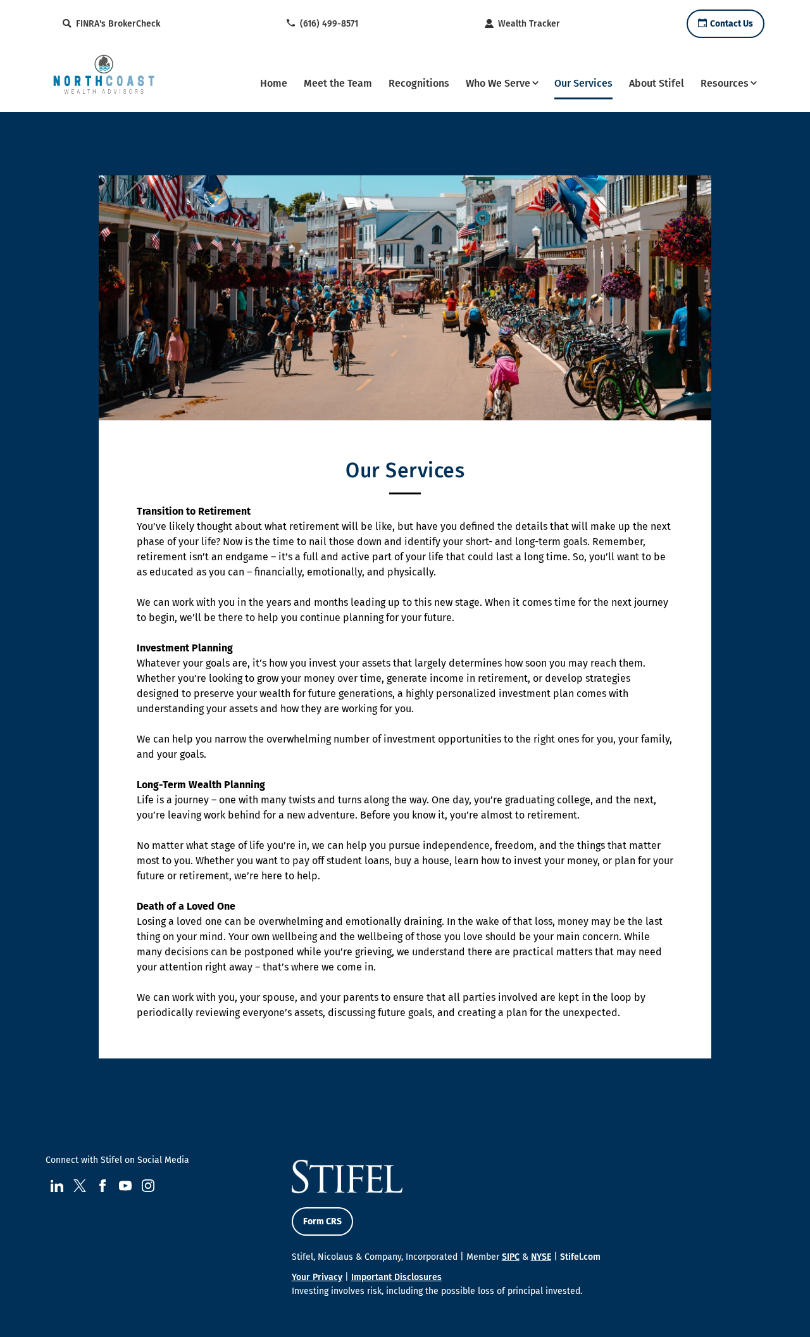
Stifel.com (580, 1257)
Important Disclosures (396, 1277)
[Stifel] (103, 81)
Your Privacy (317, 1277)
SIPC (511, 1257)
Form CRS (322, 1221)
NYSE (541, 1257)
